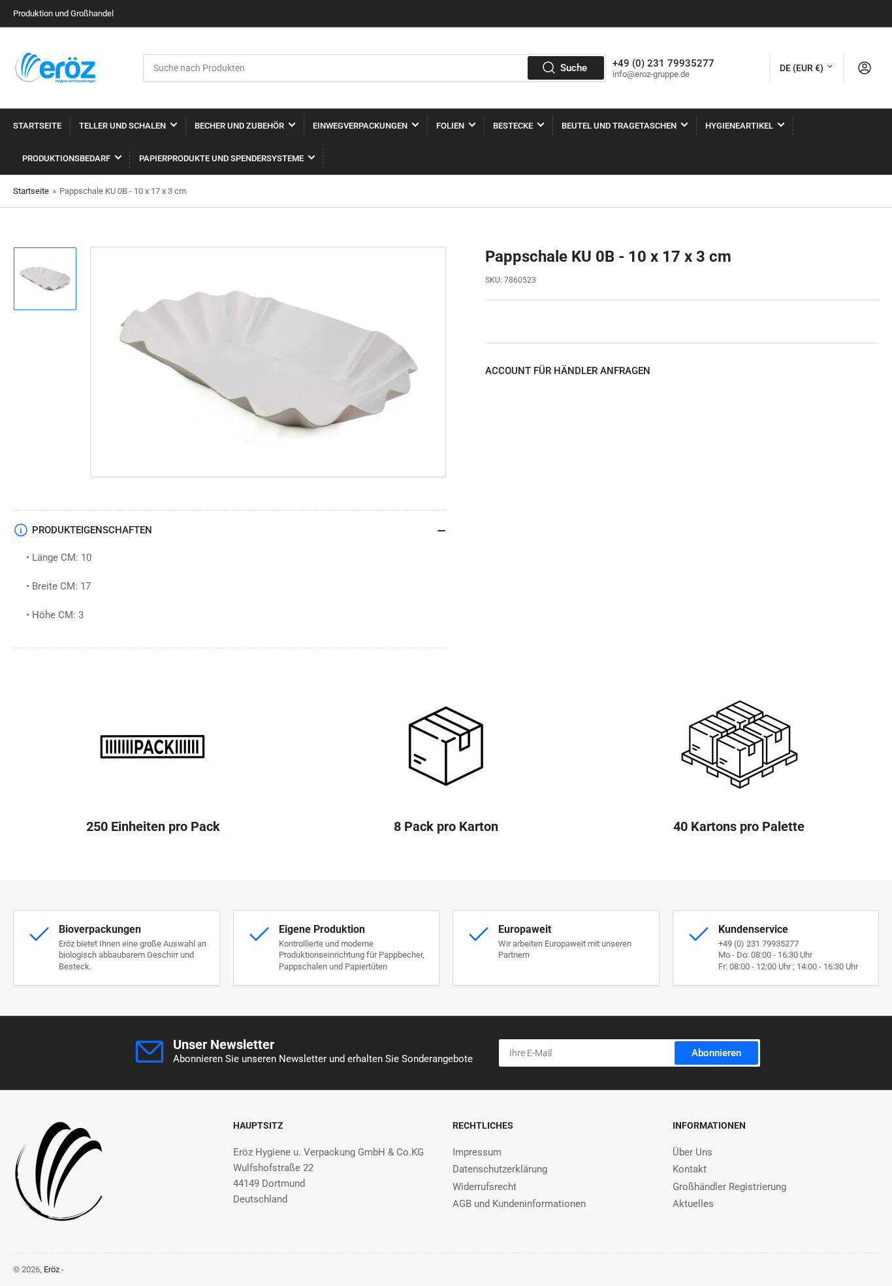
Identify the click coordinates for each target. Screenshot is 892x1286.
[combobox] (374, 68)
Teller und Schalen (122, 126)
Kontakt (690, 1169)
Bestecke (513, 126)
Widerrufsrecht (485, 1187)
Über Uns (692, 1152)
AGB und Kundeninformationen (519, 1204)
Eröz (51, 1269)
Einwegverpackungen (360, 126)
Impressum (477, 1152)
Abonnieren (716, 1053)
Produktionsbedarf (66, 158)
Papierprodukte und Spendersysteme (221, 158)
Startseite (37, 126)
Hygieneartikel (739, 126)
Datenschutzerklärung (500, 1169)
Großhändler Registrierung (729, 1187)
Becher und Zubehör (239, 126)
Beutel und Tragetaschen (619, 126)
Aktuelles (693, 1204)
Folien (450, 126)
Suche (573, 68)
